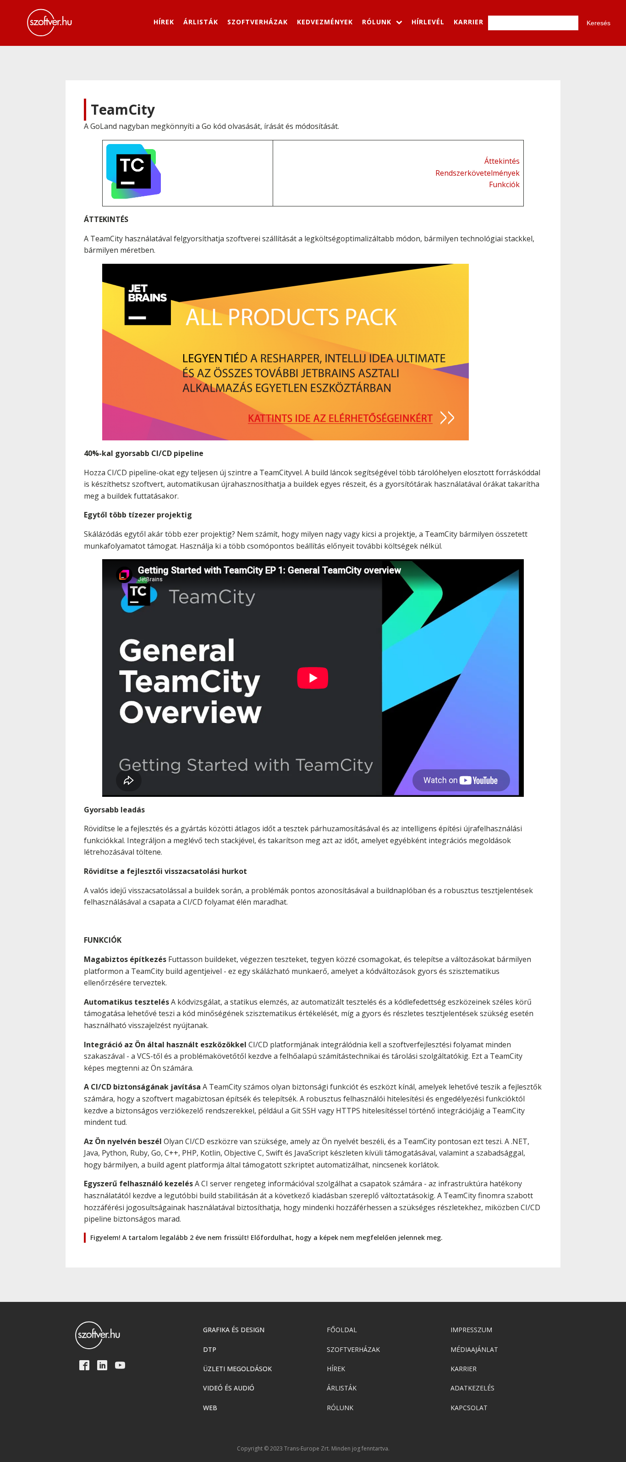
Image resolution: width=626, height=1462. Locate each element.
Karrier (463, 1368)
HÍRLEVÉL (428, 21)
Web (210, 1407)
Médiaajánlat (474, 1349)
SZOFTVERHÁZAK (257, 21)
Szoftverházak (353, 1349)
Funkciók (504, 184)
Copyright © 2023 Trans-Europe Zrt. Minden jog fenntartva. (313, 1448)
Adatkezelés (472, 1388)
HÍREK (164, 21)
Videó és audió (228, 1388)
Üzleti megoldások (237, 1368)
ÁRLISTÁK (200, 21)
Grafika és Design (233, 1329)
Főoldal (342, 1329)
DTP (209, 1349)
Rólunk (340, 1407)
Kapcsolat (469, 1407)
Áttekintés (502, 161)
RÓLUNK (376, 21)
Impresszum (471, 1329)
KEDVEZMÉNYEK (325, 21)
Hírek (336, 1368)
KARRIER (468, 21)
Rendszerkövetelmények (477, 173)
